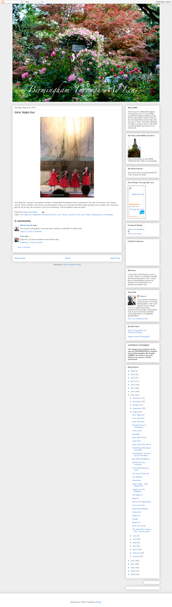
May (135, 543)
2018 (133, 378)
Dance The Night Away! (141, 502)
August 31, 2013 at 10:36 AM (30, 231)
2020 (133, 371)
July (134, 536)
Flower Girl (136, 512)
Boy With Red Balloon (140, 459)
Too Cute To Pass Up (140, 474)
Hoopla (135, 519)
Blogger (98, 602)
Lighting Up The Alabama (138, 490)
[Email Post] (43, 212)
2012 (133, 561)
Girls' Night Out (25, 215)
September (137, 408)
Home (67, 258)
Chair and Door (138, 422)
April (135, 546)
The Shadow (137, 477)
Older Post (115, 258)
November (137, 401)
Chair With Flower (139, 437)
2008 (133, 574)
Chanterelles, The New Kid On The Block (141, 454)
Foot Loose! (137, 431)
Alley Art (135, 498)
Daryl (22, 236)
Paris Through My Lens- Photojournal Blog (137, 331)
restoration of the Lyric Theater (79, 215)
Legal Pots (136, 441)
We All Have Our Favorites (138, 463)
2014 (133, 392)
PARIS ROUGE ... (135, 204)
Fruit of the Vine (138, 505)
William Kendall (26, 225)
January (136, 556)
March (135, 549)
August (136, 412)
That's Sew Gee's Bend (141, 444)
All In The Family (139, 526)
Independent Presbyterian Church (44, 215)
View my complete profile (138, 319)
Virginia (143, 296)
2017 (133, 381)
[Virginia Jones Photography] (129, 232)
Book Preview (133, 216)
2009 (133, 571)
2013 (133, 395)
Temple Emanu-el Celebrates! (139, 426)
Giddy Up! (136, 516)
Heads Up (136, 522)
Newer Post (19, 258)
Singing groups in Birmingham (102, 215)
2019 (133, 374)
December (137, 398)
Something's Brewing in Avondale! (141, 449)
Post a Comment (24, 247)
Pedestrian (136, 480)
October (136, 405)
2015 (133, 388)
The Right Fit (137, 495)
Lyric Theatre (62, 215)
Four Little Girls (138, 418)
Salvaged (136, 434)
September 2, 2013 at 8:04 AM (31, 242)
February (137, 553)
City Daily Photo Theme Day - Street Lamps (141, 530)
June (135, 539)
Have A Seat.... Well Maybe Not (140, 485)
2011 (133, 564)
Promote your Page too (135, 233)
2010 (133, 568)
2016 (133, 385)
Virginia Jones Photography (136, 229)
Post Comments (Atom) (72, 265)
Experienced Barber (140, 509)
